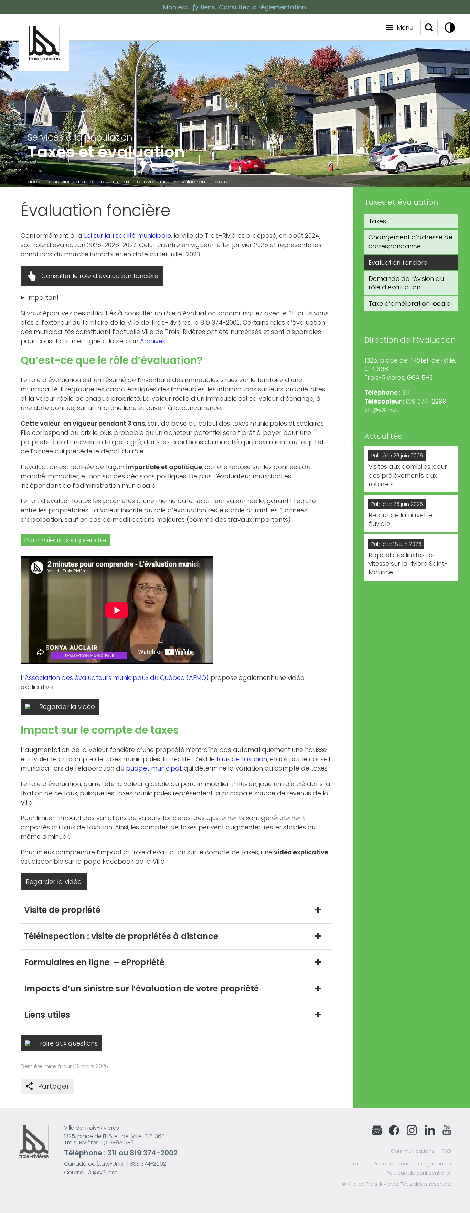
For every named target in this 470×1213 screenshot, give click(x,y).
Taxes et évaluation (146, 181)
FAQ (446, 1151)
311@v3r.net (381, 410)
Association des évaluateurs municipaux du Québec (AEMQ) (117, 677)
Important (43, 297)
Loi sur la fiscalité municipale (127, 235)
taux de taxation (241, 759)
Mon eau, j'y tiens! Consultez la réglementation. (235, 7)
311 (112, 1153)
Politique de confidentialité (418, 1173)
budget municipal (153, 768)
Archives (152, 341)
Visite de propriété (62, 910)
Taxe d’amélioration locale (409, 303)
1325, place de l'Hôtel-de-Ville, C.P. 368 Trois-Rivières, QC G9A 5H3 (114, 1139)
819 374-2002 (154, 1153)
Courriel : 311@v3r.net (90, 1172)
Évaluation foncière (397, 262)
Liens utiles (47, 1014)
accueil (37, 181)
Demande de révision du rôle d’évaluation (406, 283)
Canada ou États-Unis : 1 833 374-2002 (115, 1164)
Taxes (377, 221)
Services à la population (83, 181)
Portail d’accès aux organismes (412, 1163)
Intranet (356, 1163)
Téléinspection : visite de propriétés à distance (121, 936)
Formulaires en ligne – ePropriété (94, 962)
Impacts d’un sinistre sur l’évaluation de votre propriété (141, 988)
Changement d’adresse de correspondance (410, 241)
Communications (412, 1151)
